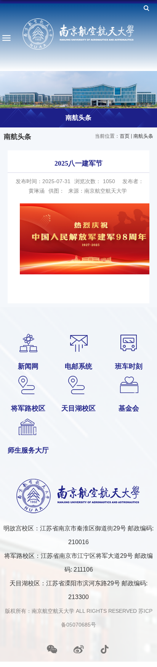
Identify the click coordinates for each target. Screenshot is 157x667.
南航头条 (143, 136)
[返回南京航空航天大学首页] (78, 34)
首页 (125, 136)
